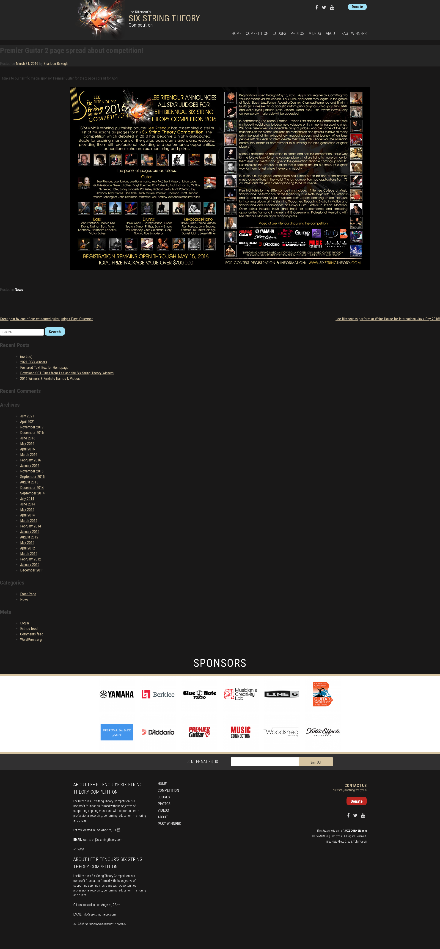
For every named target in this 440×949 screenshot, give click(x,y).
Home (236, 33)
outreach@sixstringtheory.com (102, 839)
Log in (24, 623)
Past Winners (354, 33)
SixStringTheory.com (331, 836)
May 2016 (27, 443)
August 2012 (29, 537)
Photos (297, 33)
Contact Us (355, 785)
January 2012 (29, 565)
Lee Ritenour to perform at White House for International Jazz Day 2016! (388, 319)
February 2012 (30, 559)
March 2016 (28, 454)
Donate (357, 7)
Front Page (28, 594)
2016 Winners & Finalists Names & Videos (50, 378)
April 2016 (27, 449)
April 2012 (27, 548)
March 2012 (28, 554)
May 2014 (27, 510)
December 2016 (32, 432)
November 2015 (32, 471)
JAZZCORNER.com (355, 830)
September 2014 (32, 493)
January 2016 (29, 465)
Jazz (325, 830)
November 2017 (32, 427)
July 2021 (27, 416)
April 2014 (27, 515)
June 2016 (27, 438)
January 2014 (29, 532)
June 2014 (27, 504)
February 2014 (30, 526)
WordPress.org (31, 639)
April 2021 (27, 421)
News (19, 289)
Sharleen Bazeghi (56, 63)
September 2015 (32, 476)
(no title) (26, 356)
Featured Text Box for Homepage (44, 367)
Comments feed (31, 634)
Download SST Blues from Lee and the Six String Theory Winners (67, 373)
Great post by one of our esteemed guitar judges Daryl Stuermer (46, 319)
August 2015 (29, 482)
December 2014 (32, 488)
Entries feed (29, 628)
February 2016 (30, 460)
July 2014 (27, 499)
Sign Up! (316, 762)
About (331, 33)
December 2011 (32, 570)
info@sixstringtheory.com (99, 914)
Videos (315, 33)
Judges (279, 33)
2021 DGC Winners (33, 362)
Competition (257, 33)
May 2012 (27, 543)
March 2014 (28, 521)
